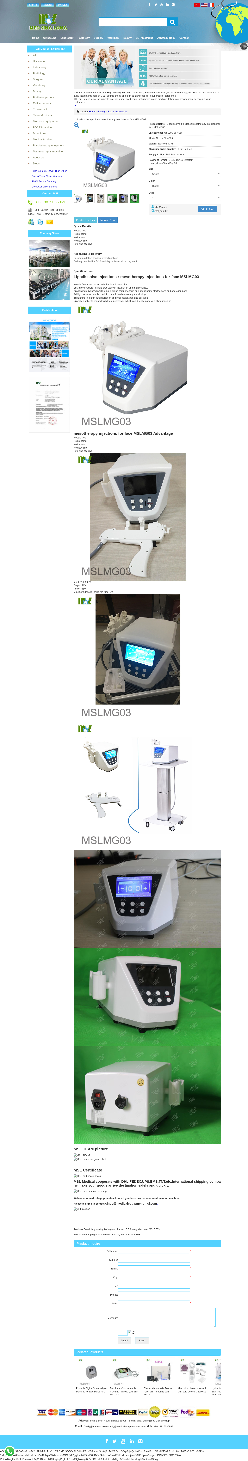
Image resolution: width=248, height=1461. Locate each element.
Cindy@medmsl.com (95, 1426)
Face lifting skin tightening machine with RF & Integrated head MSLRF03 (122, 1229)
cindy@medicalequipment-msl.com (131, 1203)
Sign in (33, 4)
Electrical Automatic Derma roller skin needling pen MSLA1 (143, 1391)
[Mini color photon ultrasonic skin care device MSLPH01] (178, 1372)
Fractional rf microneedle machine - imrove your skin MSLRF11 (110, 1391)
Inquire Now (107, 220)
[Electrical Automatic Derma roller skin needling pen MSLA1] (144, 1372)
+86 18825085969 (163, 1426)
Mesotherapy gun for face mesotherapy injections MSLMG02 (111, 1234)
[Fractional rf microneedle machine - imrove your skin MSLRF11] (111, 1372)
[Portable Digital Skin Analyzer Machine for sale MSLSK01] (77, 1372)
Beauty (101, 111)
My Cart (62, 4)
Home (35, 37)
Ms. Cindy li (161, 207)
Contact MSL (50, 193)
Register (47, 4)
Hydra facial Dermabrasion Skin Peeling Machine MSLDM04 (211, 1391)
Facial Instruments (117, 111)
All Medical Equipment (50, 49)
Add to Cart (207, 209)
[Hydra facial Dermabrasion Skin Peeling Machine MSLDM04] (212, 1372)
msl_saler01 (161, 211)
